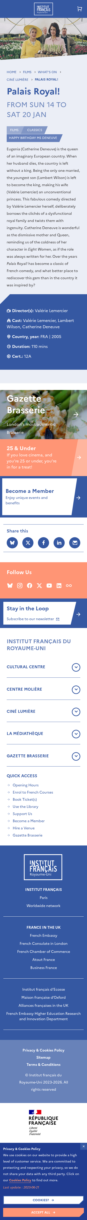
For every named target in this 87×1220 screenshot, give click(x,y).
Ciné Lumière (18, 79)
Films (27, 72)
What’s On (48, 72)
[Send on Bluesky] (12, 542)
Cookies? (41, 1200)
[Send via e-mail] (74, 542)
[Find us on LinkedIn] (59, 585)
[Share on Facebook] (43, 542)
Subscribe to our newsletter (31, 619)
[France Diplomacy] (43, 1122)
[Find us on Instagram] (20, 585)
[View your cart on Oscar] (80, 9)
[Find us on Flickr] (69, 585)
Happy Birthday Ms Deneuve (33, 138)
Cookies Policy (20, 1180)
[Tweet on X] (27, 542)
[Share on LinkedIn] (59, 542)
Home (12, 72)
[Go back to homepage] (43, 9)
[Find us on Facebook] (29, 585)
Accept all (40, 1212)
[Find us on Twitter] (39, 585)
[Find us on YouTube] (49, 585)
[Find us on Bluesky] (10, 585)
